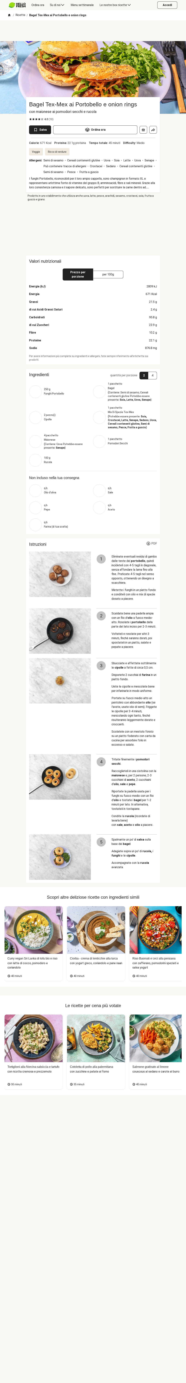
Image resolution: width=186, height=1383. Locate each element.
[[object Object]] (143, 130)
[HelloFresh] (17, 5)
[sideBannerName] (93, 228)
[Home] (9, 15)
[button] (93, 375)
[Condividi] (153, 130)
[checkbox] (30, 119)
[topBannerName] (93, 31)
